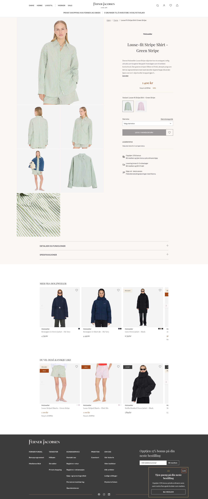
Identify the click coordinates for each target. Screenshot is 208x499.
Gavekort (95, 457)
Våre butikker (110, 463)
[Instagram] (104, 494)
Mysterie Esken (110, 482)
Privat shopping (55, 470)
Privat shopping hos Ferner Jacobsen (81, 13)
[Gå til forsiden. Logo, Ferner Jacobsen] (104, 5)
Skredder (53, 463)
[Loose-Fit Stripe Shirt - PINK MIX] (141, 106)
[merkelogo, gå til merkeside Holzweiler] (147, 34)
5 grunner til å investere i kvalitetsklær (124, 13)
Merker (61, 5)
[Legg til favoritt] (169, 132)
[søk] (158, 5)
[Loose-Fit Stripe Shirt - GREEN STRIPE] (128, 106)
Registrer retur (72, 463)
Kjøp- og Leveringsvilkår (76, 476)
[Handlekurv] (177, 5)
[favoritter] (171, 5)
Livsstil (49, 5)
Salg (70, 5)
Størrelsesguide (167, 119)
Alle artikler (109, 470)
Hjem (109, 20)
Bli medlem (172, 463)
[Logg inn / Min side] (164, 5)
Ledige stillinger (110, 476)
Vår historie (109, 457)
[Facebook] (99, 494)
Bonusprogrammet (36, 457)
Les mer (125, 76)
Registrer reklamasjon (75, 470)
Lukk (184, 471)
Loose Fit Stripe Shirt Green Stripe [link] (133, 20)
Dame (31, 5)
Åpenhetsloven (72, 488)
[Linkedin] (109, 494)
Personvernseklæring (75, 482)
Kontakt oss (71, 457)
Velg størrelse (129, 123)
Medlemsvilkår (35, 463)
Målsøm (52, 457)
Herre (39, 5)
